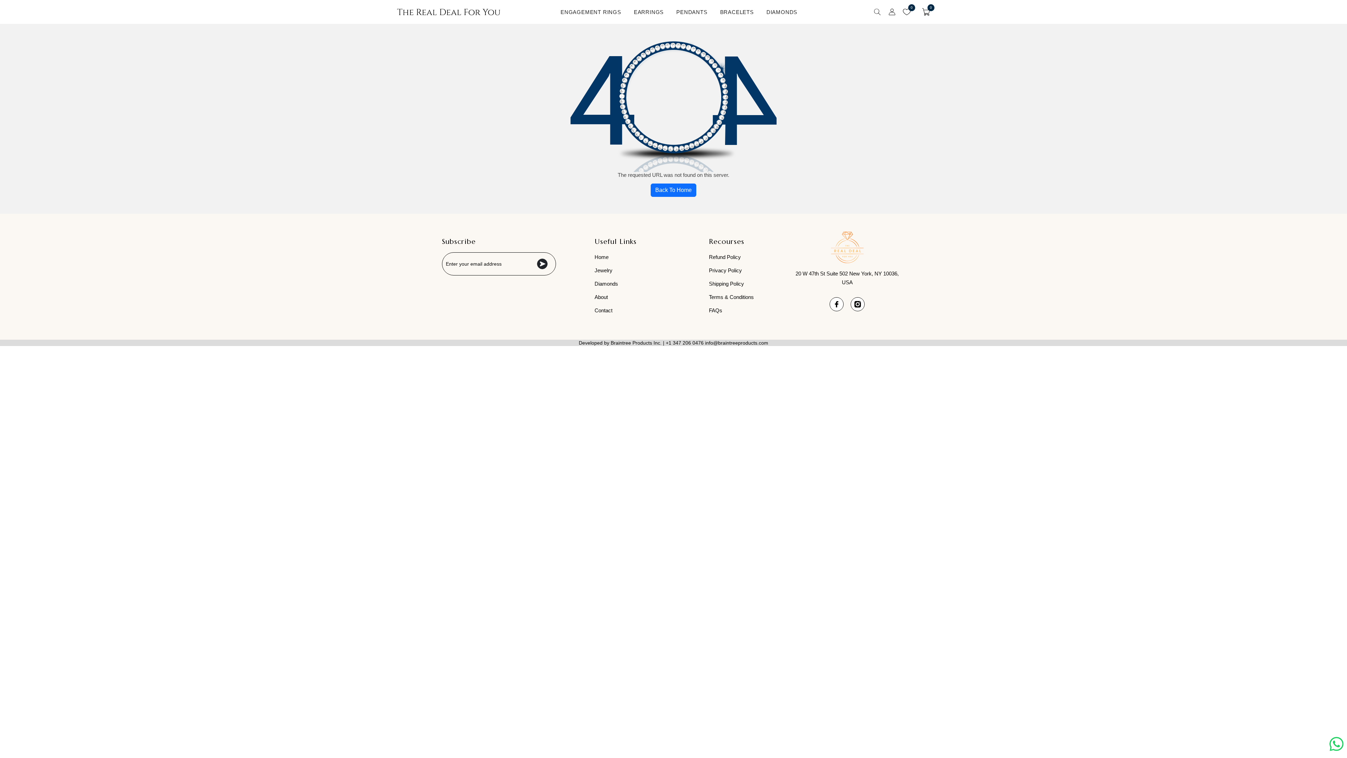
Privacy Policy (725, 270)
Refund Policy (725, 257)
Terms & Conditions (731, 297)
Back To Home (673, 190)
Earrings (649, 12)
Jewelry (603, 270)
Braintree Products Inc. (636, 343)
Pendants (691, 12)
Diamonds (781, 12)
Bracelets (737, 12)
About (601, 297)
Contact (603, 310)
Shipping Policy (726, 284)
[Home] (448, 12)
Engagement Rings (591, 12)
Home (602, 257)
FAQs (715, 310)
